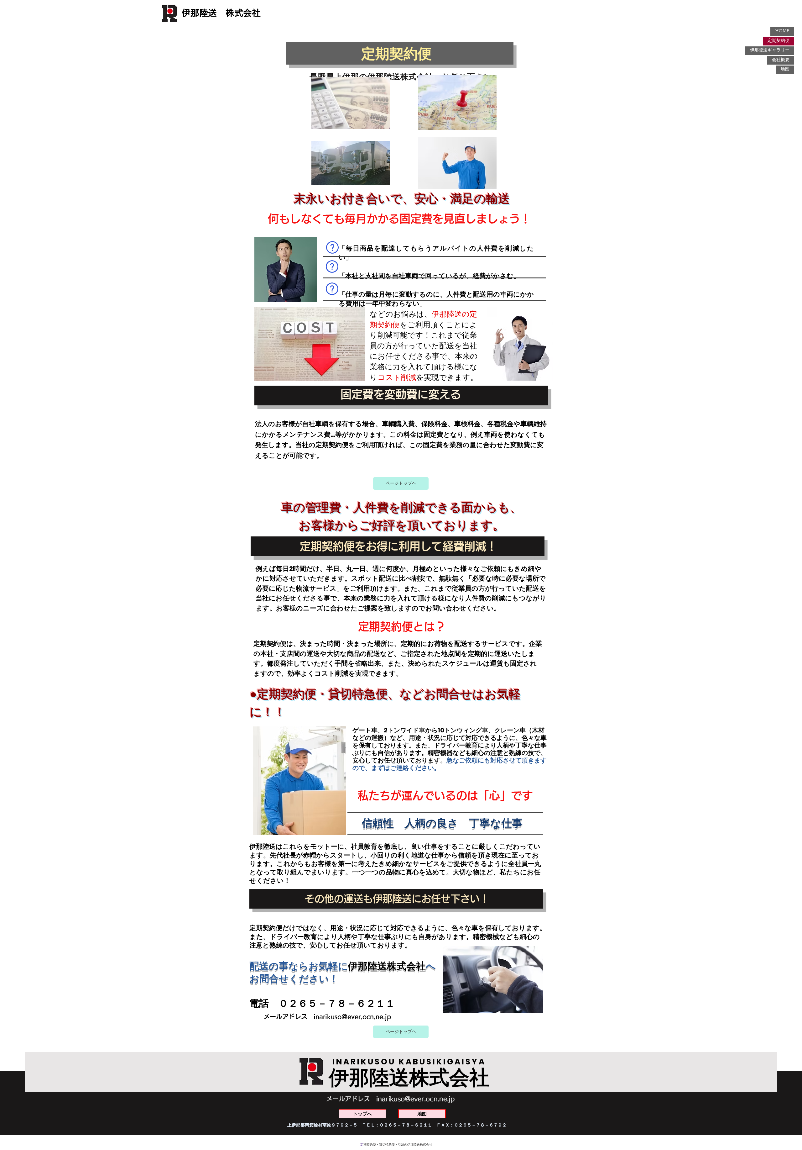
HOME (782, 31)
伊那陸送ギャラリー (769, 50)
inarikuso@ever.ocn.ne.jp (352, 1016)
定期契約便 (778, 41)
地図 (785, 69)
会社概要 (780, 60)
